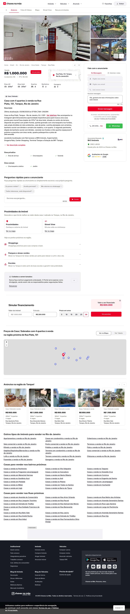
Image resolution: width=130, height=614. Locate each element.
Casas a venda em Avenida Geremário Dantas (105, 501)
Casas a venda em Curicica (98, 475)
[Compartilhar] (75, 65)
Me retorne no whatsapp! (50, 186)
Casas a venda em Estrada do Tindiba (19, 504)
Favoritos (108, 4)
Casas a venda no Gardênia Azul (17, 478)
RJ (17, 65)
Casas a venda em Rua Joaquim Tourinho (20, 501)
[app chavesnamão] (93, 559)
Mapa (37, 10)
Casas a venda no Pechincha (15, 469)
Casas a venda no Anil (54, 478)
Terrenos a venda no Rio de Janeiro (101, 444)
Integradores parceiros (18, 556)
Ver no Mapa (103, 333)
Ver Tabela (119, 333)
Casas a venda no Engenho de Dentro (102, 478)
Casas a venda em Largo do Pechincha (102, 507)
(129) (104, 157)
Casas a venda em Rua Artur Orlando (60, 497)
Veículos (63, 4)
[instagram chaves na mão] (104, 567)
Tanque (43, 65)
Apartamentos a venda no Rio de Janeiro (20, 438)
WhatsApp (116, 126)
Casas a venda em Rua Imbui (15, 519)
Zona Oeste (35, 65)
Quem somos (14, 550)
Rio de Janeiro (24, 65)
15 (71, 314)
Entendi (118, 608)
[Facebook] (87, 567)
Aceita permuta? (30, 186)
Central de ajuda (65, 575)
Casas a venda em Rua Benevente (58, 507)
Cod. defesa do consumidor (19, 563)
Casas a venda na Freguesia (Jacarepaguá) (21, 472)
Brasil (12, 65)
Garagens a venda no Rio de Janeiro (59, 459)
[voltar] (6, 10)
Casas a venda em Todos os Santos (59, 485)
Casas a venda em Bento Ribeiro (58, 475)
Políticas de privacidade (94, 596)
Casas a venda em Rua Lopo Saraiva (101, 504)
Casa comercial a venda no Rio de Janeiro (103, 451)
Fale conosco (15, 553)
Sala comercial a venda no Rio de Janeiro (20, 444)
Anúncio (14, 10)
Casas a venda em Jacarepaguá (100, 482)
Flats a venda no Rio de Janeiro (99, 447)
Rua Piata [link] (51, 65)
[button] (63, 355)
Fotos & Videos (26, 10)
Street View (47, 10)
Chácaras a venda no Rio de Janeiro (101, 456)
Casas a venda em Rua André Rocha (18, 516)
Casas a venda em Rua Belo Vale (17, 513)
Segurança (14, 566)
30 (86, 314)
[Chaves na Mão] (12, 4)
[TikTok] (98, 567)
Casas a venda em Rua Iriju (98, 516)
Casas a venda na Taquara (97, 469)
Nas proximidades (62, 10)
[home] (20, 593)
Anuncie (76, 4)
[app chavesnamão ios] (109, 559)
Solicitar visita (115, 73)
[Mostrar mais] (74, 280)
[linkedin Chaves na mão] (109, 567)
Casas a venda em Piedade (14, 482)
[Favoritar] (79, 65)
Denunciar (13, 286)
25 (81, 314)
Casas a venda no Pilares (55, 482)
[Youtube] (93, 567)
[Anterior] (116, 56)
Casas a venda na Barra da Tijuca (58, 488)
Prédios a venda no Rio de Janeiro (59, 447)
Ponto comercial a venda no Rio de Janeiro (62, 444)
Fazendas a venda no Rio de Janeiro (18, 459)
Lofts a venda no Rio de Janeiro (16, 456)
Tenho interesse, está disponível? (19, 191)
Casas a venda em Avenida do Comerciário (21, 497)
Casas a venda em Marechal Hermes (18, 475)
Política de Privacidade (107, 119)
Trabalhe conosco (16, 559)
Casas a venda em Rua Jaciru (57, 513)
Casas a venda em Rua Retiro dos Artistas (103, 497)
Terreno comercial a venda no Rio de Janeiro (63, 456)
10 (66, 314)
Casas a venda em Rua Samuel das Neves (62, 504)
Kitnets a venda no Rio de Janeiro (17, 447)
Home (6, 65)
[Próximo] (121, 56)
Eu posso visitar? (12, 186)
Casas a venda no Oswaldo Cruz (100, 472)
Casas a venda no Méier (13, 485)
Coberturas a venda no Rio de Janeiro (102, 438)
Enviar (76, 199)
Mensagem (97, 73)
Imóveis (51, 4)
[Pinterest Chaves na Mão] (114, 567)
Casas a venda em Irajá (13, 488)
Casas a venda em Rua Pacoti (57, 501)
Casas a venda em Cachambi (98, 485)
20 (76, 314)
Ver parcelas (36, 72)
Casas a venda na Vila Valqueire (58, 469)
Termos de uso (78, 596)
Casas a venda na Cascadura (57, 472)
